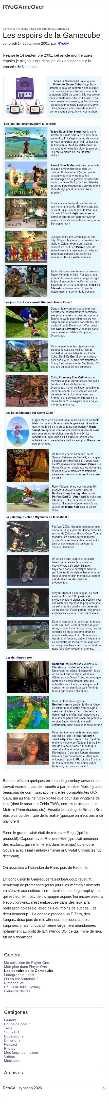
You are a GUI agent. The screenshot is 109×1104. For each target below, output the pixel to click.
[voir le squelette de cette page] (104, 1088)
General (23, 28)
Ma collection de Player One (26, 963)
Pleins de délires (17, 991)
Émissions (12, 1040)
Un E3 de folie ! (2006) (22, 987)
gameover (9, 28)
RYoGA (63, 43)
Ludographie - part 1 (20, 975)
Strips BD (11, 1032)
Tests (8, 1028)
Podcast (10, 1044)
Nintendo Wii (14, 983)
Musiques (12, 1061)
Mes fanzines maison (21, 1052)
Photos (9, 1048)
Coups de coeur (17, 1024)
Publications (13, 1036)
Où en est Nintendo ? (21, 979)
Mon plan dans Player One (25, 967)
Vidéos (9, 1056)
